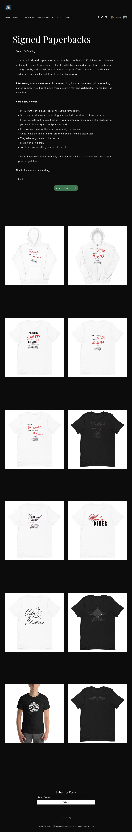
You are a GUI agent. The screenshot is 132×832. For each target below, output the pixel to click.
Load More (66, 770)
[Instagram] (106, 17)
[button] (125, 17)
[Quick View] (34, 255)
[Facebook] (98, 17)
